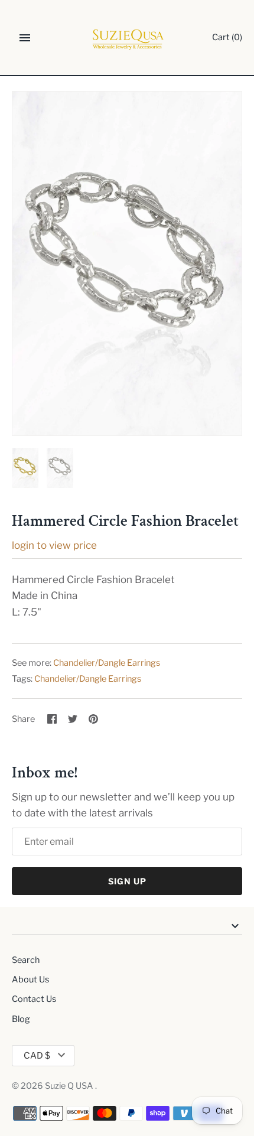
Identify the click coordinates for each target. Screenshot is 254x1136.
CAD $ (37, 1055)
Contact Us (34, 999)
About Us (30, 979)
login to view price (54, 545)
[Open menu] (25, 38)
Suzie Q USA (70, 1085)
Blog (21, 1019)
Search (26, 960)
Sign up (127, 881)
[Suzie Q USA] (127, 38)
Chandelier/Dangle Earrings (106, 662)
